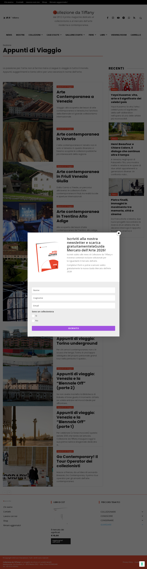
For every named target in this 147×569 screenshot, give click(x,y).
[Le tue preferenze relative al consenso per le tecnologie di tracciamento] (142, 564)
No (36, 320)
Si (36, 315)
